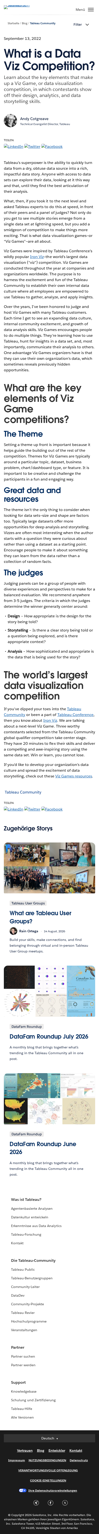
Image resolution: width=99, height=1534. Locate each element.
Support (18, 1382)
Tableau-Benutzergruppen (32, 1278)
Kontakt (17, 1243)
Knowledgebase (24, 1391)
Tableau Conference (75, 714)
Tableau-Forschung (26, 1234)
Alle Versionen (22, 1417)
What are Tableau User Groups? (40, 917)
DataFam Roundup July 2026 (49, 1036)
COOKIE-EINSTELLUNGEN (48, 1480)
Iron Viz (36, 256)
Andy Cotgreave (34, 118)
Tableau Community (43, 23)
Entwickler (57, 1450)
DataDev (18, 1295)
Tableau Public (23, 1269)
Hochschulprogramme (29, 1321)
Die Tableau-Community (33, 1260)
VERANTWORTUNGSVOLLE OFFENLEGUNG (48, 1470)
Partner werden (23, 1365)
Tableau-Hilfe (21, 1409)
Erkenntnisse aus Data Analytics (36, 1226)
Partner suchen (23, 1356)
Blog (24, 23)
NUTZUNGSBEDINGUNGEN (47, 1460)
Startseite (13, 23)
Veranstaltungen (24, 1330)
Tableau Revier (23, 1313)
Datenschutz (79, 1460)
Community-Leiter (25, 1287)
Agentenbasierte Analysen (32, 1208)
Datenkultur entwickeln (29, 1217)
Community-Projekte (27, 1304)
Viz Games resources (73, 776)
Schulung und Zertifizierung (33, 1400)
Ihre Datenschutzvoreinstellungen (52, 1490)
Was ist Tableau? (26, 1199)
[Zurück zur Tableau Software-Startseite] (20, 5)
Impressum (16, 1460)
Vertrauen (25, 1450)
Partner (17, 1347)
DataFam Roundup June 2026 (43, 1148)
